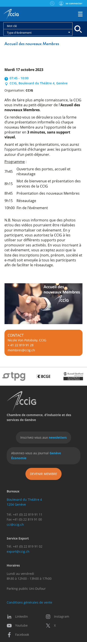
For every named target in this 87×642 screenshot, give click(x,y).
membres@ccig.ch (21, 350)
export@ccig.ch (18, 551)
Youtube (21, 625)
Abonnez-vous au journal (36, 455)
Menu (80, 14)
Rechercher (52, 3)
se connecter (74, 3)
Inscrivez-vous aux (43, 437)
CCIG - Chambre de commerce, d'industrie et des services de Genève (11, 14)
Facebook (22, 634)
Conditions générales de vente (29, 602)
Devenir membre (43, 474)
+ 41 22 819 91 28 (20, 345)
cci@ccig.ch (15, 524)
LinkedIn (21, 616)
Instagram (61, 616)
